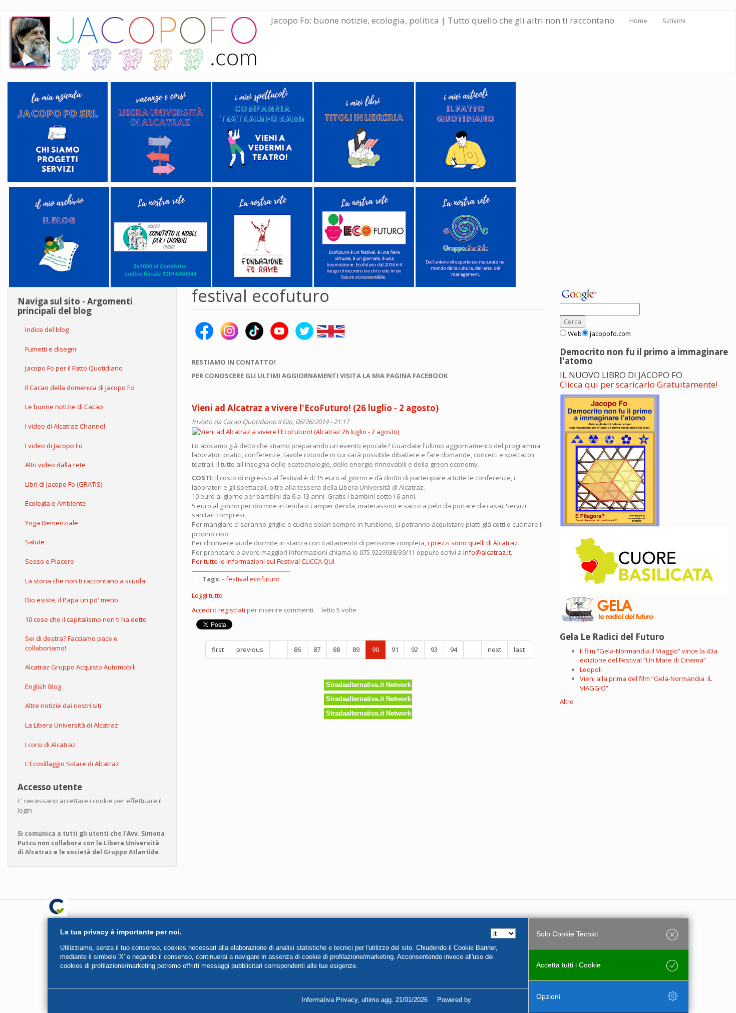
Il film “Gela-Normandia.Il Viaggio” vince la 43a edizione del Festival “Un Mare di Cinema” (648, 655)
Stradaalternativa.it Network (368, 685)
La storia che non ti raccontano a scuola (85, 580)
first (218, 649)
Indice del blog (47, 329)
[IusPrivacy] (495, 1000)
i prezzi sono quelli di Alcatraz (473, 542)
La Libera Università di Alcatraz (71, 725)
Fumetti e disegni (50, 349)
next (494, 649)
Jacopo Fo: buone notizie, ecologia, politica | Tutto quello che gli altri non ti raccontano (442, 20)
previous (249, 649)
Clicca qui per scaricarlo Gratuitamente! (638, 384)
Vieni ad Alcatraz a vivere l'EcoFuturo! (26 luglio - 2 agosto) (315, 408)
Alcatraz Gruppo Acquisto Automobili (80, 666)
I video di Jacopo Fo (54, 445)
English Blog (43, 686)
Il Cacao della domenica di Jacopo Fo (79, 387)
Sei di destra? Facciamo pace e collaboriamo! (71, 643)
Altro (567, 701)
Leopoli (591, 669)
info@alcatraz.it (487, 552)
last (519, 649)
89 (355, 649)
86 (297, 649)
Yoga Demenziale (51, 522)
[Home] (139, 42)
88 (336, 649)
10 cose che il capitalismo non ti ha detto (86, 619)
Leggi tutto (207, 595)
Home (638, 20)
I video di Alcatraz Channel (65, 426)
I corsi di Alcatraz (50, 744)
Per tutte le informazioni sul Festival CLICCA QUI (263, 561)
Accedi (201, 609)
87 (316, 649)
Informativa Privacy (329, 999)
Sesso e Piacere (49, 561)
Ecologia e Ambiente (55, 503)
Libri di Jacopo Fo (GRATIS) (63, 484)
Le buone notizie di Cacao (64, 406)
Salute (35, 541)
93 (434, 649)
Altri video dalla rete (55, 464)
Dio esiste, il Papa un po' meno (71, 599)
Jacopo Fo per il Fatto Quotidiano (74, 368)
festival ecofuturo (253, 578)
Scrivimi (673, 20)
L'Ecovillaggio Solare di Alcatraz (72, 763)
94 (453, 649)
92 (414, 649)
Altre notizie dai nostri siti (63, 705)
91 (395, 649)
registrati (231, 609)
